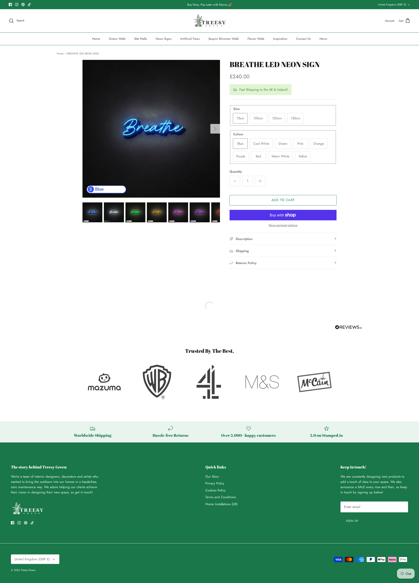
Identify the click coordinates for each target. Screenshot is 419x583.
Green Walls (117, 39)
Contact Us (303, 39)
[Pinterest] (23, 4)
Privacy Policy (214, 483)
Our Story (212, 476)
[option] (151, 129)
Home (96, 39)
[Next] (215, 129)
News (323, 39)
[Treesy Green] (210, 21)
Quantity (236, 171)
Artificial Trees (190, 39)
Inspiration (280, 39)
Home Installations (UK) (221, 504)
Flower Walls (255, 39)
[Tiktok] (29, 4)
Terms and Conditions (220, 497)
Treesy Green (28, 570)
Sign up (352, 521)
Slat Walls (140, 39)
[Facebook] (10, 4)
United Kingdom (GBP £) (392, 5)
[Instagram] (16, 4)
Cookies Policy (215, 490)
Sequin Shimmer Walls (223, 39)
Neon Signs (164, 39)
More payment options (283, 225)
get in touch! (84, 492)
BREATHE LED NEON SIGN (83, 54)
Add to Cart (283, 200)
